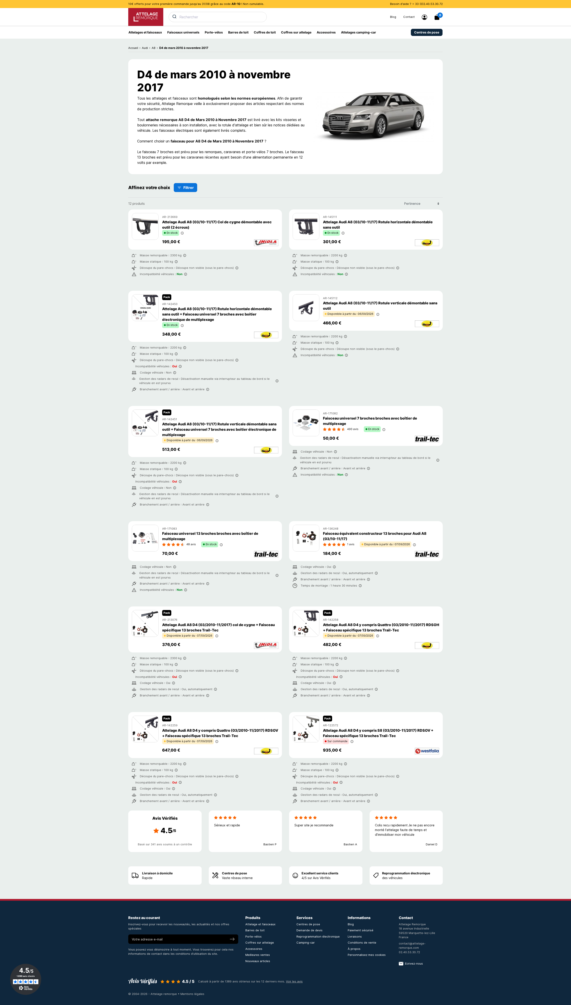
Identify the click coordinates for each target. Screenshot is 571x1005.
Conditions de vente (362, 942)
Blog (393, 17)
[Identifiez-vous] (424, 17)
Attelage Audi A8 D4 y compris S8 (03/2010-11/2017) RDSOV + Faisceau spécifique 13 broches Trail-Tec (378, 733)
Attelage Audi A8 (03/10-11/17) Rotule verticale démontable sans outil (380, 306)
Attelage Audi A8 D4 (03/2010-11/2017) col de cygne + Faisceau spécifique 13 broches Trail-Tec (218, 627)
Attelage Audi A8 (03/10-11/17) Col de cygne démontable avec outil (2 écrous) (217, 225)
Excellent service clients (320, 873)
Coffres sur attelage (259, 942)
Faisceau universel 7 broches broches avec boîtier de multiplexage (370, 421)
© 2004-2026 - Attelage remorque (153, 994)
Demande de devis (309, 930)
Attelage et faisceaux (260, 924)
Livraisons (355, 936)
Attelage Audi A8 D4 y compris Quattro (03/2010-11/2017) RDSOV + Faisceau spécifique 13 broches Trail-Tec (220, 733)
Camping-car (305, 942)
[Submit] (174, 16)
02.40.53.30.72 (409, 952)
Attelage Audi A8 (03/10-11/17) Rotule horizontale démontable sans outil (378, 225)
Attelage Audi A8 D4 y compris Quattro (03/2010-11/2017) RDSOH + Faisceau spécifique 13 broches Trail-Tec (381, 627)
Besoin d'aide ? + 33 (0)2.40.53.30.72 (416, 4)
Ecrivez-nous (414, 963)
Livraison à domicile (157, 873)
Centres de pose (234, 873)
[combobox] (277, 17)
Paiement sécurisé (360, 930)
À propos (354, 949)
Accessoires (253, 949)
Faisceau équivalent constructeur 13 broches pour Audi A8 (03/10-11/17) (374, 536)
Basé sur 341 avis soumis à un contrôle (165, 844)
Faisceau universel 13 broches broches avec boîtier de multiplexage (210, 536)
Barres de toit (255, 930)
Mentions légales (192, 994)
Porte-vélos (253, 936)
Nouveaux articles (257, 961)
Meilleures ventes (257, 955)
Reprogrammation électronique (406, 873)
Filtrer (188, 187)
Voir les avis (294, 981)
